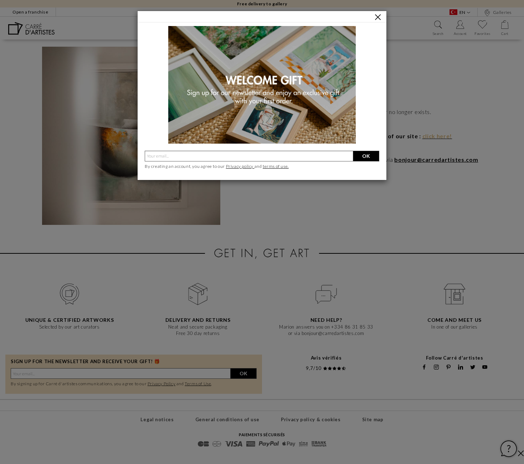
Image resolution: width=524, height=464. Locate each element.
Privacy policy (240, 166)
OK (366, 156)
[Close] (378, 17)
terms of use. (276, 166)
